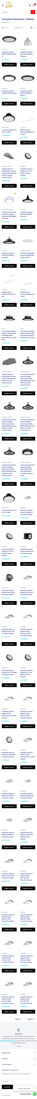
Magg (3, 328)
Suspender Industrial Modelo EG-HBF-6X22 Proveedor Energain (8, 876)
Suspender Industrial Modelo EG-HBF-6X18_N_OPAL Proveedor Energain (9, 715)
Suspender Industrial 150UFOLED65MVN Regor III (9, 54)
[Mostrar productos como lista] (34, 27)
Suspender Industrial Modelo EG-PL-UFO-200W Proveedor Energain (8, 552)
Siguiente (30, 1019)
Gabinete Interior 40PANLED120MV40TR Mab (8, 294)
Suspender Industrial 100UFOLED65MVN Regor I (9, 93)
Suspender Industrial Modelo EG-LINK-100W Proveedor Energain (8, 755)
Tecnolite (5, 49)
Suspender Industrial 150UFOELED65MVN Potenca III (26, 214)
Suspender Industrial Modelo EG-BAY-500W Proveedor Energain (26, 551)
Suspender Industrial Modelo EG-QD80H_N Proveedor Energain (8, 835)
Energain (23, 166)
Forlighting (5, 127)
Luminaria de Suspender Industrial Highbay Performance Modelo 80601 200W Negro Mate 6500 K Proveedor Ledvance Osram (27, 379)
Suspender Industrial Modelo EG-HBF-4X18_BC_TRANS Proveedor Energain (26, 959)
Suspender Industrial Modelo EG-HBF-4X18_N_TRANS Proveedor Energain (8, 1000)
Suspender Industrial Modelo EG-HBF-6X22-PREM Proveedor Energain (26, 836)
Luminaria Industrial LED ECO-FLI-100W (9, 511)
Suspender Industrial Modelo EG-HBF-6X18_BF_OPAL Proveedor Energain (8, 918)
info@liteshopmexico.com (7, 1040)
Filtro (6, 27)
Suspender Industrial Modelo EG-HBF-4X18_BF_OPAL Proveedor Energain (26, 1000)
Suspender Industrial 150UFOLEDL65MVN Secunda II (8, 255)
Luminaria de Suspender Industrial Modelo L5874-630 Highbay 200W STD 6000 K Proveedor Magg (27, 334)
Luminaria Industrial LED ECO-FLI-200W (9, 131)
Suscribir (7, 1087)
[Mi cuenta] (30, 5)
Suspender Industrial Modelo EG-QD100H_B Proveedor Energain (8, 796)
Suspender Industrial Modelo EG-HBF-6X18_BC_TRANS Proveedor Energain (26, 632)
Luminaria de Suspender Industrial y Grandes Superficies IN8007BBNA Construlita (9, 215)
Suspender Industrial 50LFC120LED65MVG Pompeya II (26, 54)
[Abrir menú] (3, 5)
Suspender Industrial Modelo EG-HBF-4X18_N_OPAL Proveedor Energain (27, 756)
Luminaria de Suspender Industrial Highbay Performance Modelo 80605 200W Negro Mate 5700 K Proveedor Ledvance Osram (9, 425)
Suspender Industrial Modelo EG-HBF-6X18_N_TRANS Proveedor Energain (26, 715)
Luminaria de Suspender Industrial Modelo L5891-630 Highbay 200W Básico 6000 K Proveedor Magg (9, 335)
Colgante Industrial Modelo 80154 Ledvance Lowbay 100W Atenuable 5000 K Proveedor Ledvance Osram (9, 173)
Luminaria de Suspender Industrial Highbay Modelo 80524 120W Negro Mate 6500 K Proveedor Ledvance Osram (27, 470)
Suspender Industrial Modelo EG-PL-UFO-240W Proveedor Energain (26, 172)
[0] (34, 5)
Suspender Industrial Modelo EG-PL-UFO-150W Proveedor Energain (9, 672)
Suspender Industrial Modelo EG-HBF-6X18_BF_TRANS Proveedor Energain (26, 918)
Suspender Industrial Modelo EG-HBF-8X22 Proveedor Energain (26, 592)
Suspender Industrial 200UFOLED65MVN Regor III (26, 93)
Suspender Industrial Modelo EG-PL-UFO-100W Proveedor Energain (26, 674)
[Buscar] (33, 12)
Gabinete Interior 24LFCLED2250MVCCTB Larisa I (27, 294)
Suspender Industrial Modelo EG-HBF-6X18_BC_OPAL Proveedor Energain (26, 877)
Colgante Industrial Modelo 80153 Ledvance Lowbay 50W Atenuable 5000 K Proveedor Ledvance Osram (9, 378)
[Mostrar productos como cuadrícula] (31, 27)
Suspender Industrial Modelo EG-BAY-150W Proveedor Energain (8, 592)
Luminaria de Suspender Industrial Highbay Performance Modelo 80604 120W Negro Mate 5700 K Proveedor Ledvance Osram (9, 470)
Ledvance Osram (6, 166)
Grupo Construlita (7, 209)
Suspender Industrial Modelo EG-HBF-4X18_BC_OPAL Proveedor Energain (8, 959)
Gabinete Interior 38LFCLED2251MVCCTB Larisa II (27, 132)
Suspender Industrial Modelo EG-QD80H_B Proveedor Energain (26, 512)
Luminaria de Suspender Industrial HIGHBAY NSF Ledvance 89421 (27, 255)
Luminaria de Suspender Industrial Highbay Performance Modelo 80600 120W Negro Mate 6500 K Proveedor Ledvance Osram (27, 425)
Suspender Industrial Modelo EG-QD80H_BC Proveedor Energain (26, 796)
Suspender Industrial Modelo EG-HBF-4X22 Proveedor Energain (8, 631)
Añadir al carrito (9, 64)
